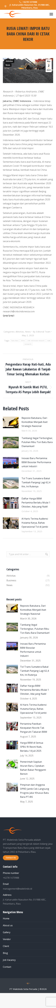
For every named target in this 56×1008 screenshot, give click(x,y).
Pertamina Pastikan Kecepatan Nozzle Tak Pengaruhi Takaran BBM (33, 727)
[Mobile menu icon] (51, 14)
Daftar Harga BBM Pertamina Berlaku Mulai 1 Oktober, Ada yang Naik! (36, 502)
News (8, 65)
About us (8, 925)
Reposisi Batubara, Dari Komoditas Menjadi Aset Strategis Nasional (35, 422)
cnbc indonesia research (36, 340)
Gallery (6, 932)
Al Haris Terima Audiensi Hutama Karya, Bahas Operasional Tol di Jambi (35, 522)
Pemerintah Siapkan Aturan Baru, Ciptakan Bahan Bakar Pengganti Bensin (33, 767)
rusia (49, 340)
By (41, 331)
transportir (27, 344)
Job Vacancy (9, 960)
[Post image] (11, 422)
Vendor (7, 939)
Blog (5, 953)
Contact (7, 966)
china (23, 340)
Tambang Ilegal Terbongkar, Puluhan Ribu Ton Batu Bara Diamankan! (37, 442)
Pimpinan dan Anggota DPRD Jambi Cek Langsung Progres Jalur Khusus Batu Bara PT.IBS (34, 790)
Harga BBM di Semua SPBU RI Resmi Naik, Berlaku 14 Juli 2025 (31, 746)
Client (6, 946)
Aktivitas (9, 61)
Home (6, 918)
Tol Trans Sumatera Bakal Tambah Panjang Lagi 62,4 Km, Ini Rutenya (36, 482)
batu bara (14, 340)
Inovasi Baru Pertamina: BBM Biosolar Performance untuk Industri (36, 462)
